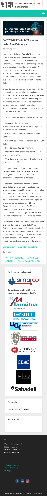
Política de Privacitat (11, 465)
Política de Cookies (11, 468)
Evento (8, 252)
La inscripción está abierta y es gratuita (20, 247)
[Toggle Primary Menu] (43, 13)
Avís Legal (7, 471)
